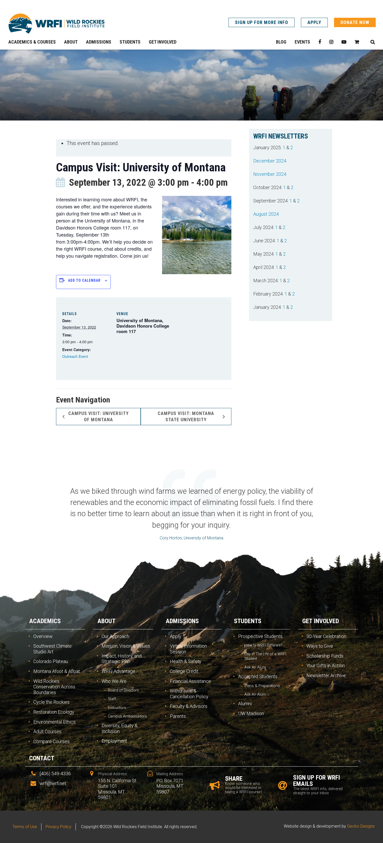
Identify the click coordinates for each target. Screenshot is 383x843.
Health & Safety (185, 661)
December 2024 (269, 161)
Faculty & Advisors (188, 706)
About (106, 621)
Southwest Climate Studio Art (52, 648)
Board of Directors (123, 690)
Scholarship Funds (324, 656)
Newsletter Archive (326, 675)
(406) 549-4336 (55, 773)
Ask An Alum (255, 667)
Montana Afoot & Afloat (56, 671)
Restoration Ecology (53, 712)
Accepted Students (257, 676)
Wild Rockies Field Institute (56, 23)
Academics (45, 621)
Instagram (331, 42)
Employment (114, 741)
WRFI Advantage (118, 671)
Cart (356, 42)
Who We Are (114, 681)
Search (372, 42)
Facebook (319, 42)
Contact (41, 758)
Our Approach (115, 636)
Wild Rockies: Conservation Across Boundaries (54, 686)
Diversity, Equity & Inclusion (120, 728)
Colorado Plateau (50, 661)
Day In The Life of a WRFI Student (265, 656)
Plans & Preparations (262, 686)
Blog (281, 42)
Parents (178, 716)
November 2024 (269, 174)
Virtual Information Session (188, 648)
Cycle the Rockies (51, 702)
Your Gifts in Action (325, 665)
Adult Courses (47, 731)
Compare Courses (51, 741)
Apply (314, 22)
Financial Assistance (190, 681)
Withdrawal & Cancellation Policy (189, 693)
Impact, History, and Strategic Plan (121, 658)
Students (247, 621)
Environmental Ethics (54, 722)
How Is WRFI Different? (263, 645)
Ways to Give (319, 646)
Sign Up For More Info (261, 22)
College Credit (184, 671)
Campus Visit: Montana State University (186, 416)
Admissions (182, 621)
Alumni (245, 703)
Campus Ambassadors (127, 716)
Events (302, 42)
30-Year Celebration (326, 636)
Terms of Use (25, 826)
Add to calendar (84, 280)
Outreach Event (75, 356)
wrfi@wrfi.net (53, 783)
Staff (112, 699)
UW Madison (251, 713)
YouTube (343, 42)
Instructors (117, 708)
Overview (43, 636)
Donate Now (355, 22)
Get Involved (320, 621)
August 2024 (266, 214)
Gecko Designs (361, 826)
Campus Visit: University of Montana (98, 416)
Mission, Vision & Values (126, 646)
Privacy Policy (58, 826)
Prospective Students (260, 636)
